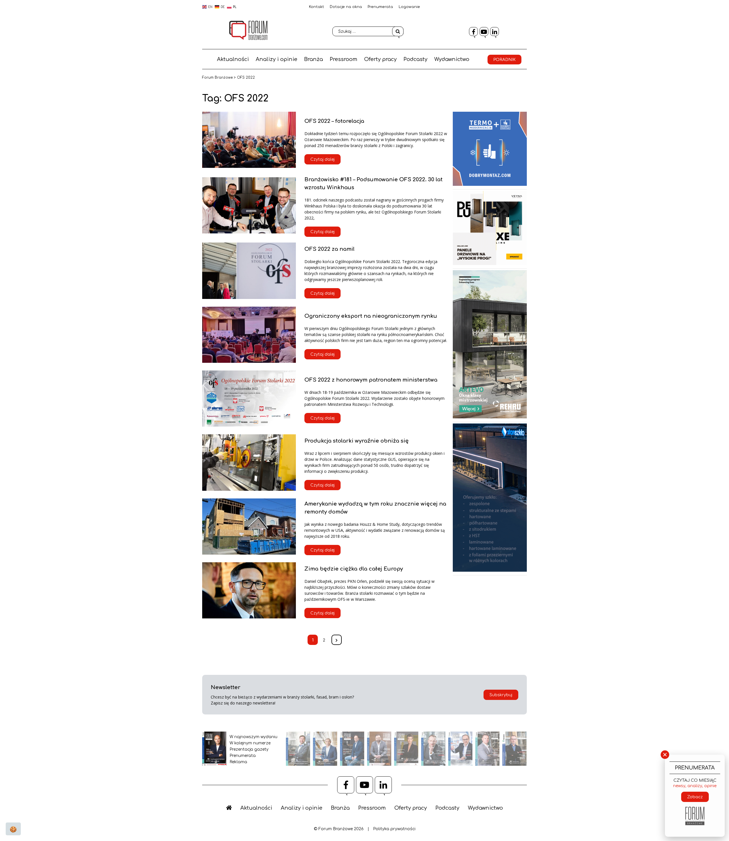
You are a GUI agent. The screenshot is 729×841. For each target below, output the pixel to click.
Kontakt (316, 7)
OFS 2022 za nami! (329, 249)
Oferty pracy (380, 59)
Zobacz (695, 797)
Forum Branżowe (217, 78)
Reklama (238, 762)
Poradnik (504, 60)
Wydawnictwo (451, 59)
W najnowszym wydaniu (253, 737)
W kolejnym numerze (250, 743)
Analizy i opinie (276, 59)
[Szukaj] (398, 31)
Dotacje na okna (346, 7)
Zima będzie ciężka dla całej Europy (353, 569)
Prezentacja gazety (249, 749)
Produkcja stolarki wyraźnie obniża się (356, 441)
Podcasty (415, 59)
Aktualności (233, 59)
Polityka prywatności (394, 829)
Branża (313, 59)
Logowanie (409, 7)
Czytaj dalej (322, 159)
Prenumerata (380, 7)
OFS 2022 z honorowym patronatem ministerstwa (370, 380)
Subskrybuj (501, 695)
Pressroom (343, 59)
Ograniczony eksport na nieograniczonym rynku (370, 316)
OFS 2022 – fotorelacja (334, 121)
